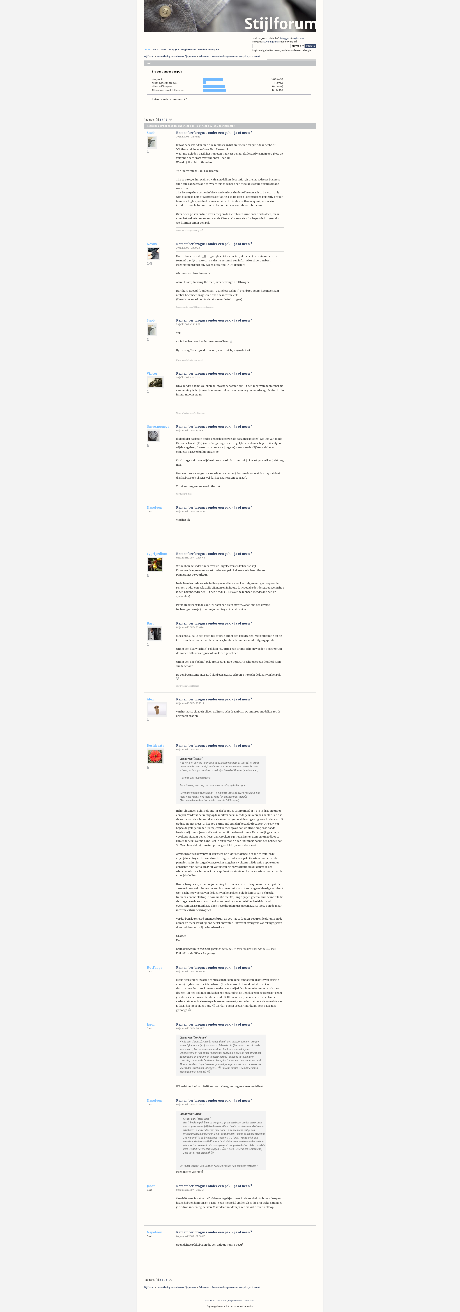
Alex (150, 699)
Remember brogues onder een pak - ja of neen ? (214, 133)
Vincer (152, 373)
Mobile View (249, 1301)
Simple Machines (235, 1301)
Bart (150, 623)
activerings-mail (271, 41)
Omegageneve (158, 427)
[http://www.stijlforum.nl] (150, 264)
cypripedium (157, 554)
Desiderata (155, 746)
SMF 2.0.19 (210, 1301)
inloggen (284, 38)
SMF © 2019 (222, 1301)
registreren (298, 38)
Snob (151, 133)
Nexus (152, 244)
